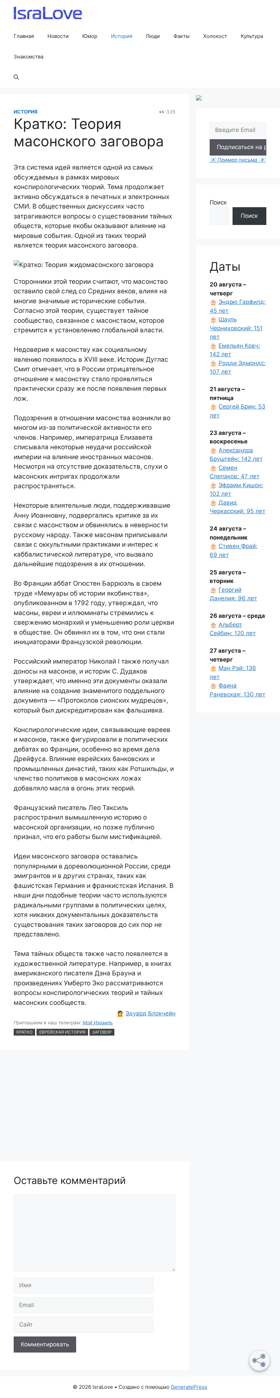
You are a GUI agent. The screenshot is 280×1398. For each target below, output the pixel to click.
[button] (16, 77)
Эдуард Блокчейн (150, 1013)
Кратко (24, 1032)
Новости (58, 36)
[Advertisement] (94, 1106)
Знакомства (28, 56)
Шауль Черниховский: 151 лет (236, 328)
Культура (252, 36)
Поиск (218, 202)
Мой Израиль (98, 1022)
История (121, 36)
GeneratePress (189, 1387)
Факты (181, 36)
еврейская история (62, 1032)
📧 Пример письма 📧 (237, 160)
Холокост (215, 36)
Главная (24, 36)
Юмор (89, 36)
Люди (153, 36)
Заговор (102, 1032)
